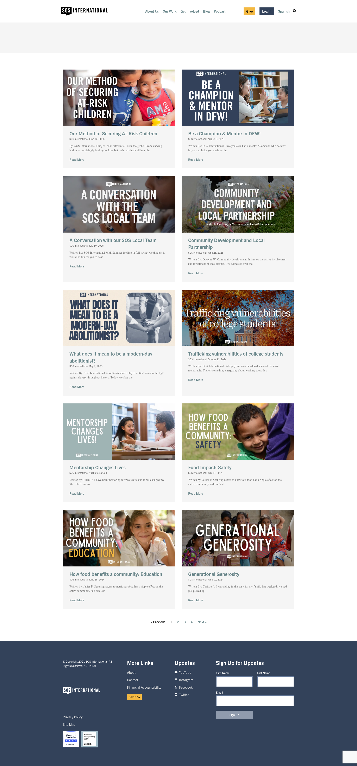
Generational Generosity (213, 574)
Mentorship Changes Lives (97, 467)
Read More (76, 159)
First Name (223, 673)
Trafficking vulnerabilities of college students (235, 353)
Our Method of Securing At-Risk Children (113, 133)
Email (219, 692)
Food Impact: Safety (209, 467)
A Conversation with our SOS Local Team (113, 240)
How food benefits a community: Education (115, 574)
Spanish (284, 11)
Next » (202, 622)
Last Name (263, 673)
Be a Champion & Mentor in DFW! (224, 133)
